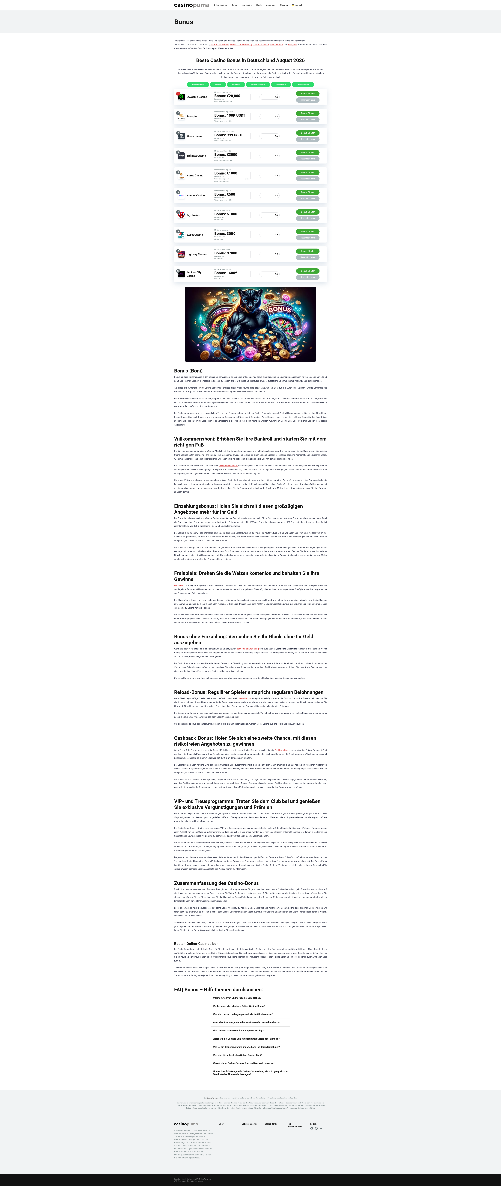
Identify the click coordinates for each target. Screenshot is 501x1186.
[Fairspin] (181, 119)
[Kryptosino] (181, 217)
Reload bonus (236, 84)
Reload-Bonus (276, 44)
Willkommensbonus (219, 44)
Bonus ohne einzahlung (258, 84)
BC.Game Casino (197, 96)
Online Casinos (220, 5)
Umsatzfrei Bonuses (303, 84)
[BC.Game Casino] (181, 99)
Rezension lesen (308, 100)
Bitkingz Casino (196, 155)
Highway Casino (197, 254)
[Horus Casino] (181, 178)
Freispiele (292, 44)
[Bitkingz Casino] (181, 158)
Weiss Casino (195, 136)
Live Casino (246, 5)
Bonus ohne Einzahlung (241, 44)
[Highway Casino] (181, 257)
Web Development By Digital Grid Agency (188, 1181)
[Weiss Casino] (181, 138)
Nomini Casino (196, 195)
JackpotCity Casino (194, 274)
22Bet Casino (195, 234)
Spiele (259, 5)
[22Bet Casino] (181, 237)
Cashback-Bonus (282, 750)
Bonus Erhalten (308, 93)
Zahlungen (271, 5)
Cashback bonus (261, 44)
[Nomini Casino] (181, 198)
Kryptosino (193, 215)
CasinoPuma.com (213, 1098)
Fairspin (192, 116)
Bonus (234, 5)
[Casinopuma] (191, 4)
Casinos (284, 5)
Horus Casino (195, 175)
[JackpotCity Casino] (181, 276)
